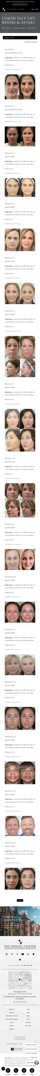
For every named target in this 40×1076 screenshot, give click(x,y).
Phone (16, 1074)
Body (28, 1012)
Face (28, 1009)
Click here (8, 58)
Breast (12, 1012)
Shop (32, 1074)
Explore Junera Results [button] (20, 4)
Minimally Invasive (19, 28)
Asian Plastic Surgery (11, 1019)
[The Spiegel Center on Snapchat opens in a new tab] (33, 954)
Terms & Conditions (12, 1044)
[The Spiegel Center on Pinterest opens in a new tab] (20, 959)
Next (20, 900)
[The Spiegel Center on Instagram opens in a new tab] (6, 954)
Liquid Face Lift (31, 28)
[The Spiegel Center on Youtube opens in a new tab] (22, 954)
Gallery (9, 28)
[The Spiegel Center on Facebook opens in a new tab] (12, 954)
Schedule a (13, 918)
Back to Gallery (31, 42)
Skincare (28, 1022)
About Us (12, 1009)
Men (28, 1016)
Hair (28, 1019)
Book (24, 1074)
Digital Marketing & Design (22, 1049)
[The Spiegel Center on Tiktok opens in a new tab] (28, 954)
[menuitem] (6, 954)
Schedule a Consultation (11, 925)
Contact (8, 1074)
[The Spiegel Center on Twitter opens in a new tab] (17, 954)
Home (3, 28)
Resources (28, 1026)
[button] (3, 1069)
